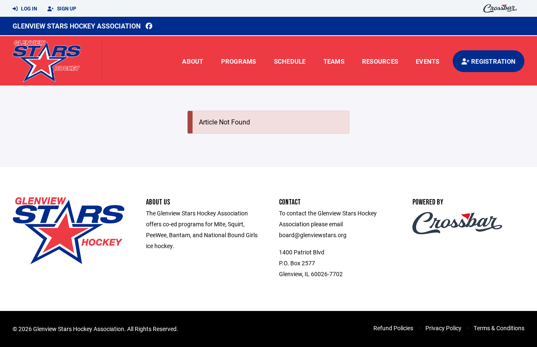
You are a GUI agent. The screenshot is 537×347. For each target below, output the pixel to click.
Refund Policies (393, 328)
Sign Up (66, 8)
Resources (380, 61)
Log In (28, 8)
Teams (333, 61)
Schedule (290, 61)
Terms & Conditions (499, 328)
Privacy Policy (443, 328)
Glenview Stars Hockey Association (77, 25)
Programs (238, 61)
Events (428, 61)
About (192, 61)
